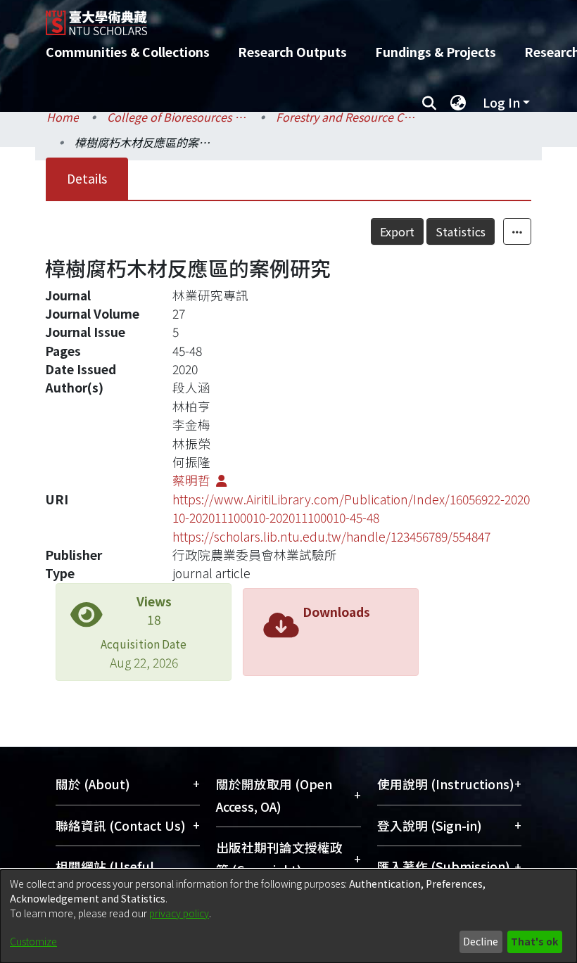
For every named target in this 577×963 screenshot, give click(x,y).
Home (62, 116)
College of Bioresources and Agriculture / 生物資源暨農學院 (177, 116)
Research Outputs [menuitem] (292, 51)
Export (397, 231)
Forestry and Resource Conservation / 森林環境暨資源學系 (346, 116)
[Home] (299, 17)
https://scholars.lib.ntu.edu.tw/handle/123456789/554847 (331, 536)
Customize (33, 941)
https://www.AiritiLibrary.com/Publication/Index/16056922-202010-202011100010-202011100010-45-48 (351, 508)
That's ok (534, 941)
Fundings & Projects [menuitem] (435, 51)
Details (87, 178)
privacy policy (179, 913)
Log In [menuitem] (501, 102)
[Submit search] (429, 102)
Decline (480, 941)
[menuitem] (458, 103)
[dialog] (288, 916)
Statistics (461, 231)
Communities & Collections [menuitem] (128, 51)
